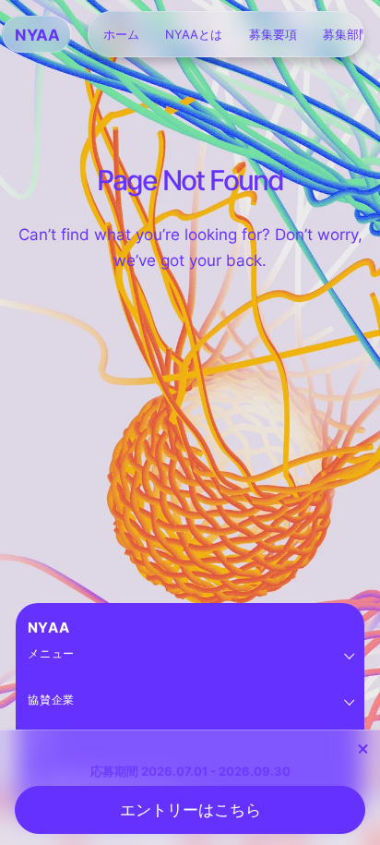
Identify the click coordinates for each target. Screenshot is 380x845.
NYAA (49, 627)
